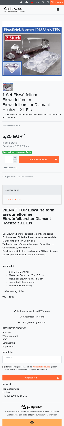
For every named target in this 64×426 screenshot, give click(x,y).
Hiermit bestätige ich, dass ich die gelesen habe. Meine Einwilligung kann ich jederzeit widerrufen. (31, 368)
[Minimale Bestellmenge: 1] (15, 161)
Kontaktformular (10, 389)
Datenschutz (8, 342)
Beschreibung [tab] (12, 190)
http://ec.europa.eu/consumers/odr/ (43, 415)
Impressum (8, 346)
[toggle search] (43, 2)
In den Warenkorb (38, 159)
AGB (4, 339)
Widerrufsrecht (10, 336)
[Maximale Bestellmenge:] (15, 158)
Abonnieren (31, 377)
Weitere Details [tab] (13, 199)
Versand (6, 332)
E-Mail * (8, 358)
